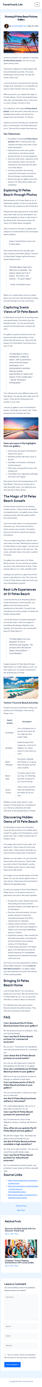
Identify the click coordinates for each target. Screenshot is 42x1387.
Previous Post (21, 1206)
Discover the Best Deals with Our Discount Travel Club (20, 1229)
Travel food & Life (13, 4)
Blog (16, 1234)
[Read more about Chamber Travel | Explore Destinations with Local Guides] (21, 1249)
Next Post (21, 1210)
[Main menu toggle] (37, 4)
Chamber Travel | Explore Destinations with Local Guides (19, 1261)
